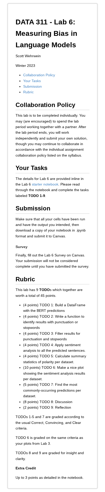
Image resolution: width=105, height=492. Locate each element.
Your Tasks (32, 81)
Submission (32, 86)
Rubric (28, 92)
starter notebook (45, 184)
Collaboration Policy (39, 75)
